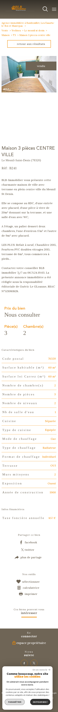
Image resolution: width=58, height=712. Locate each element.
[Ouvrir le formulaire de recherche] (45, 9)
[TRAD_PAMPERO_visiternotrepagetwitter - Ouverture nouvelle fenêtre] (33, 663)
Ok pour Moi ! (40, 702)
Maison (6, 35)
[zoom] (29, 91)
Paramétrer (14, 702)
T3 (14, 35)
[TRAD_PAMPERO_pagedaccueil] (20, 10)
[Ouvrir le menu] (54, 9)
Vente (5, 30)
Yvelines (16, 30)
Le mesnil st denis (34, 30)
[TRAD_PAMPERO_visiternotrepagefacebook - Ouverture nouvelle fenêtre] (24, 663)
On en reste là (39, 670)
